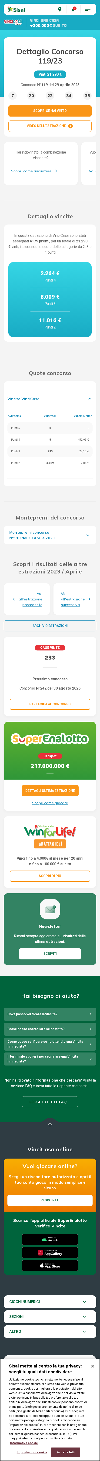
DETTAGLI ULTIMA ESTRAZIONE (50, 791)
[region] (50, 1410)
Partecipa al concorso (50, 704)
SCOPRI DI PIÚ (50, 876)
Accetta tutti (66, 1452)
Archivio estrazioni (50, 626)
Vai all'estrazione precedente (30, 599)
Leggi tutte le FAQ (48, 1101)
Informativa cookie (24, 1443)
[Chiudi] (92, 1366)
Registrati (50, 1200)
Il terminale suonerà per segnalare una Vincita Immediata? (42, 1059)
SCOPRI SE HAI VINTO (50, 111)
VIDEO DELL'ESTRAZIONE (50, 126)
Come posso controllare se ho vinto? (36, 1029)
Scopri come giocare (50, 803)
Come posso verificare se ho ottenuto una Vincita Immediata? (45, 1044)
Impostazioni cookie (32, 1452)
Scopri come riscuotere (31, 171)
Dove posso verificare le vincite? (32, 1014)
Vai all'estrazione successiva (73, 599)
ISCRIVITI (50, 953)
